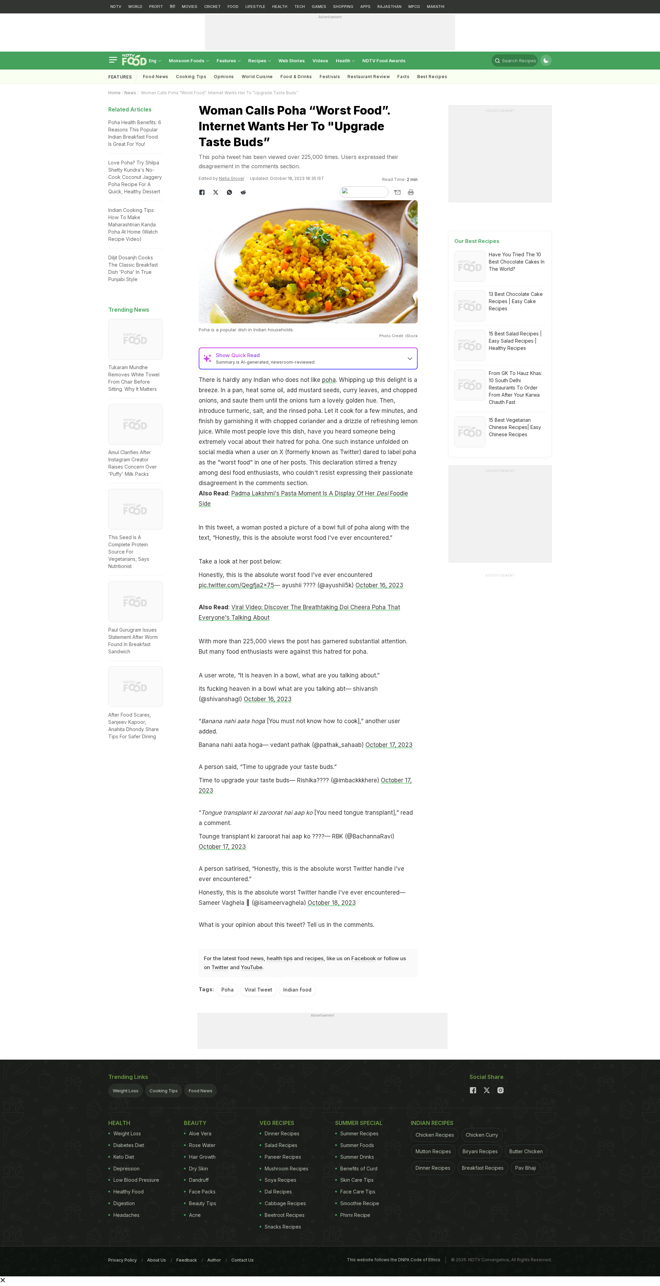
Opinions (224, 76)
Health (343, 60)
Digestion (124, 1203)
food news (251, 958)
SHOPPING (343, 6)
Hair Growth (202, 1157)
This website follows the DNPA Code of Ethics (393, 1259)
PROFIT (156, 6)
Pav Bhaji (525, 1168)
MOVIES (189, 6)
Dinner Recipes (282, 1133)
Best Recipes (432, 76)
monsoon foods (187, 60)
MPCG (414, 6)
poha (329, 379)
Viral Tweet (258, 990)
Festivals (330, 76)
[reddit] (243, 192)
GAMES (319, 6)
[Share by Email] (397, 192)
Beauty (195, 1122)
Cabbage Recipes (285, 1203)
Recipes (257, 60)
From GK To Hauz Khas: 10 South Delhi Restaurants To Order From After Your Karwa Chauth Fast (515, 387)
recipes (314, 958)
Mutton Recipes (433, 1151)
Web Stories (291, 60)
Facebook (363, 958)
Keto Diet (123, 1157)
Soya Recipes (280, 1180)
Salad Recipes (281, 1145)
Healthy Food (128, 1191)
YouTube (251, 967)
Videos (320, 60)
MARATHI (435, 6)
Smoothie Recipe (359, 1203)
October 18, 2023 (332, 902)
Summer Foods (357, 1145)
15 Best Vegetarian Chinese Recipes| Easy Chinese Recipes (515, 427)
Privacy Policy (122, 1260)
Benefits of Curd (358, 1168)
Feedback (186, 1260)
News (130, 92)
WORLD (135, 6)
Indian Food (297, 990)
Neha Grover (231, 178)
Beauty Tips (202, 1203)
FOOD (233, 6)
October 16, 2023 (379, 585)
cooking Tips (191, 76)
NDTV (115, 6)
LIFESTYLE (255, 6)
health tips (280, 958)
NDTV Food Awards (384, 60)
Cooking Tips (164, 1090)
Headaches (126, 1215)
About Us (156, 1260)
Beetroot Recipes (285, 1215)
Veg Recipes (277, 1122)
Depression (126, 1168)
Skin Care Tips (357, 1180)
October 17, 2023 (388, 744)
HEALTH (279, 6)
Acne (195, 1215)
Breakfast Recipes (483, 1168)
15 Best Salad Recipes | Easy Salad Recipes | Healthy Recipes (515, 341)
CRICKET (212, 6)
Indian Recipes (432, 1122)
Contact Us (242, 1260)
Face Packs (202, 1191)
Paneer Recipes (283, 1157)
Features (227, 60)
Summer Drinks (357, 1157)
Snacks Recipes (283, 1227)
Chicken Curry (482, 1135)
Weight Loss (126, 1090)
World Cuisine (257, 76)
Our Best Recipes (476, 241)
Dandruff (199, 1180)
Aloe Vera (200, 1133)
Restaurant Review (369, 76)
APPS (365, 6)
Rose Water (202, 1145)
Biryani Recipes (480, 1151)
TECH (299, 6)
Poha (227, 990)
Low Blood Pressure (136, 1180)
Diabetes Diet (128, 1145)
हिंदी (172, 6)
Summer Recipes (359, 1133)
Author (214, 1260)
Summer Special (359, 1122)
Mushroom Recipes (286, 1168)
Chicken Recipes (435, 1135)
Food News (155, 76)
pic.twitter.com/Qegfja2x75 (236, 585)
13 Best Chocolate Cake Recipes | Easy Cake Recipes (516, 301)
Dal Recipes (278, 1191)
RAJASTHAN (389, 6)
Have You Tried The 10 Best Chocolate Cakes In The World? (516, 261)
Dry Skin (198, 1168)
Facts (403, 76)
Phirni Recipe (355, 1215)
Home (114, 92)
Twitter (220, 967)
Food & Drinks (296, 76)
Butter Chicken (526, 1151)
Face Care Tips (357, 1191)
